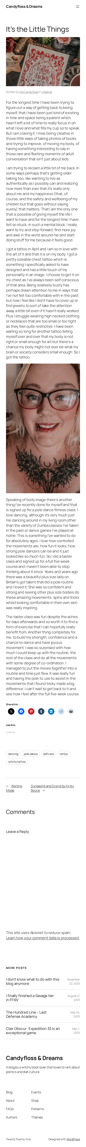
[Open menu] (77, 6)
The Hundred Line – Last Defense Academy (26, 1014)
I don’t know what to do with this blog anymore (32, 981)
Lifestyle (47, 92)
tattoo (64, 754)
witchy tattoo (17, 761)
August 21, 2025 (73, 998)
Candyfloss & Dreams (24, 6)
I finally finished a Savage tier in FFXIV (30, 998)
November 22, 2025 (73, 981)
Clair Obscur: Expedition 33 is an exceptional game (33, 1031)
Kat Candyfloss (28, 92)
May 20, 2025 (75, 1014)
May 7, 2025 (76, 1031)
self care (48, 754)
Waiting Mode (14, 788)
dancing (13, 754)
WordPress (73, 1139)
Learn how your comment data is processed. (43, 937)
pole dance (31, 754)
